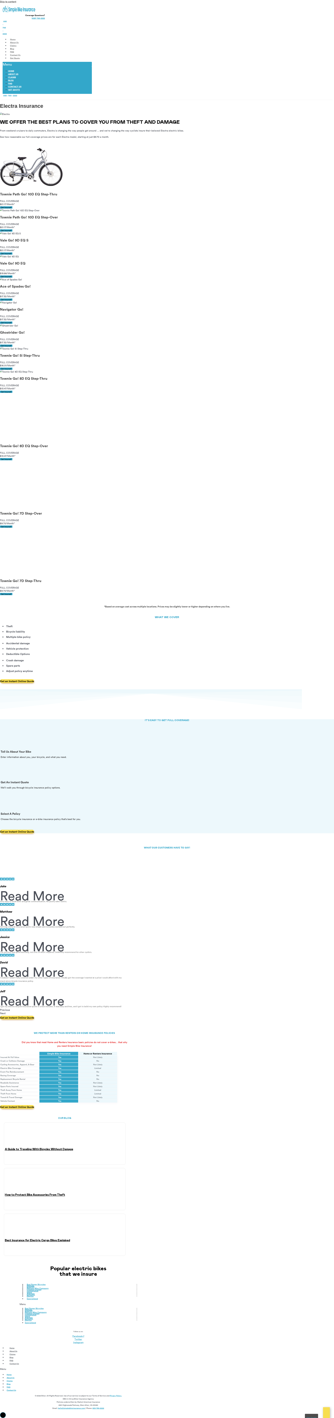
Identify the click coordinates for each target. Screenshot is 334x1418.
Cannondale (30, 1314)
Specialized (32, 1298)
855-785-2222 (98, 1408)
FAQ (12, 51)
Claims (13, 45)
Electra (28, 1320)
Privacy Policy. (116, 1395)
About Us (14, 42)
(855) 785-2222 (38, 18)
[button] (5, 27)
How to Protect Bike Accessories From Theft (35, 1194)
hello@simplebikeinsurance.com (71, 1408)
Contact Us (15, 55)
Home (13, 39)
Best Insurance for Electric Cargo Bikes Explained (37, 1240)
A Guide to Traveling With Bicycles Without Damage (39, 1149)
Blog (12, 48)
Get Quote (15, 58)
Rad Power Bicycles (34, 1308)
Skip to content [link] (8, 1)
